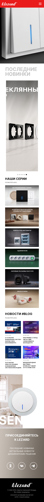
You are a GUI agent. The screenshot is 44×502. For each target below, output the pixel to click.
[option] (22, 126)
